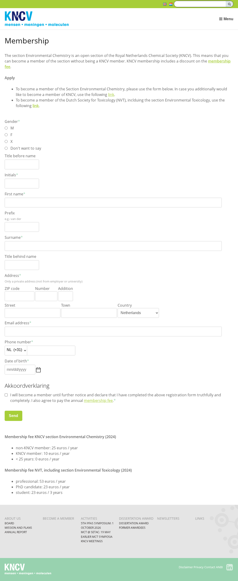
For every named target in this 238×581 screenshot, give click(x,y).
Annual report (16, 532)
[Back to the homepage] (96, 19)
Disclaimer (186, 567)
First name (15, 194)
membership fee (98, 400)
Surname (14, 237)
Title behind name (20, 256)
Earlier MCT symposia (96, 536)
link (111, 94)
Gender (12, 121)
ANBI (219, 567)
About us (13, 518)
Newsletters (168, 518)
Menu (228, 19)
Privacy (199, 567)
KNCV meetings (92, 541)
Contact (209, 567)
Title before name (20, 155)
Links (199, 518)
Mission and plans (18, 527)
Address (13, 275)
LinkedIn (229, 567)
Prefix (10, 213)
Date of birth (17, 361)
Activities (89, 518)
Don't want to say (25, 148)
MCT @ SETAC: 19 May (96, 532)
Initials (11, 174)
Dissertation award (136, 518)
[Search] (229, 4)
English (165, 4)
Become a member (58, 518)
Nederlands (171, 4)
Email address (18, 322)
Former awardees (132, 527)
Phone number (19, 342)
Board (9, 523)
